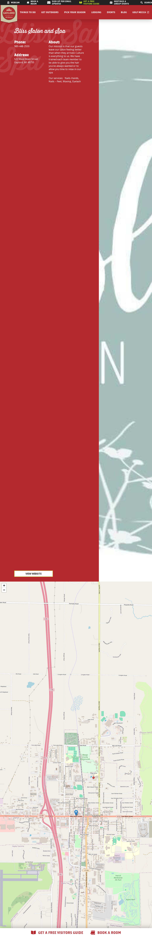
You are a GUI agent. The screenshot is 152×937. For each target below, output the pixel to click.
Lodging (96, 12)
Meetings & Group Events (121, 2)
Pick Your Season (75, 12)
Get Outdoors (49, 12)
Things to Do (28, 12)
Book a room (34, 2)
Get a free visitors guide (91, 2)
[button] (76, 813)
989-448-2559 (21, 46)
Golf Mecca (139, 12)
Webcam (15, 2)
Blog (124, 12)
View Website (34, 573)
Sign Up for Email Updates (61, 2)
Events (111, 12)
